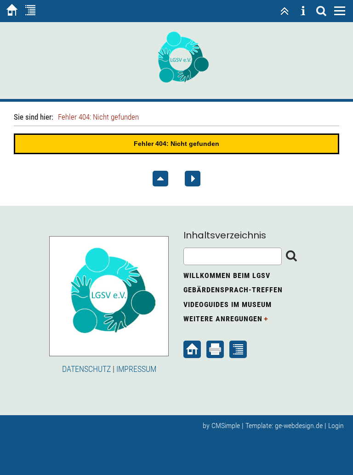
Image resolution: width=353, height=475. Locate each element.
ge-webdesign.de (299, 425)
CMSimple (225, 425)
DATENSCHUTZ (86, 369)
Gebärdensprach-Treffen (233, 289)
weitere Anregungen (222, 318)
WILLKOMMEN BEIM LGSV (226, 275)
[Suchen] (321, 11)
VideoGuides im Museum (227, 304)
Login (336, 425)
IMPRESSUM (136, 369)
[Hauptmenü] (339, 11)
